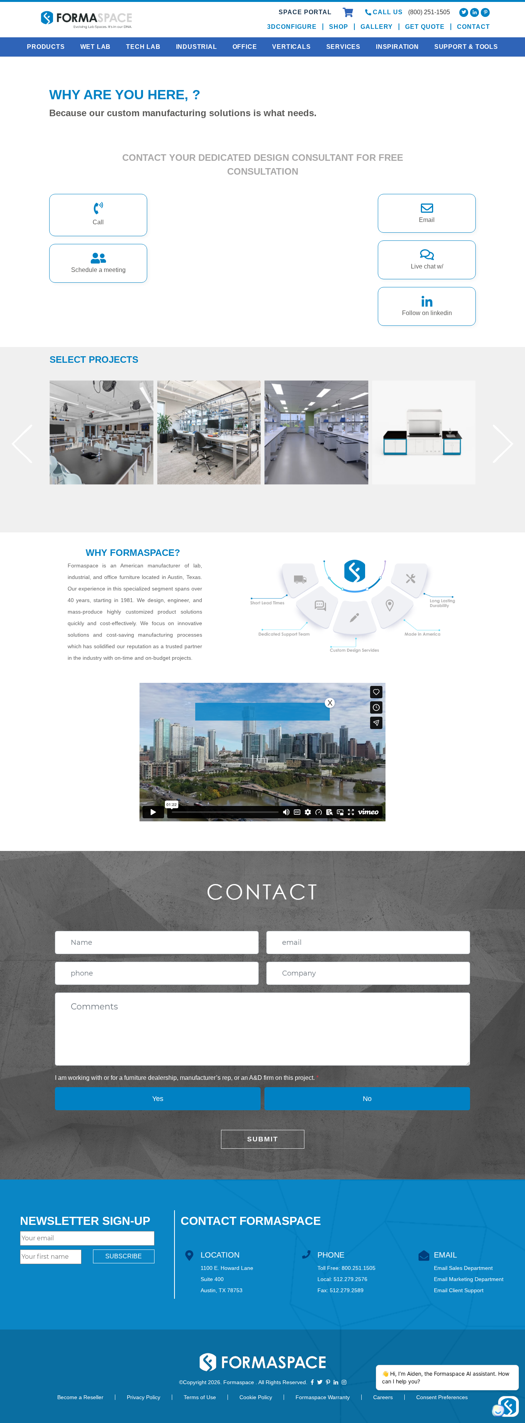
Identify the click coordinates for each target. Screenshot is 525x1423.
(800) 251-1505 (429, 12)
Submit (262, 1139)
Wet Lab (95, 46)
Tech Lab (143, 46)
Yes (157, 1099)
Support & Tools (466, 46)
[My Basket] (349, 13)
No (367, 1099)
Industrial (196, 46)
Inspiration (397, 46)
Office (245, 46)
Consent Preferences (442, 1397)
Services (343, 46)
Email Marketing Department (468, 1279)
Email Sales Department (463, 1268)
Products (46, 46)
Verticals (291, 46)
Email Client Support (458, 1290)
